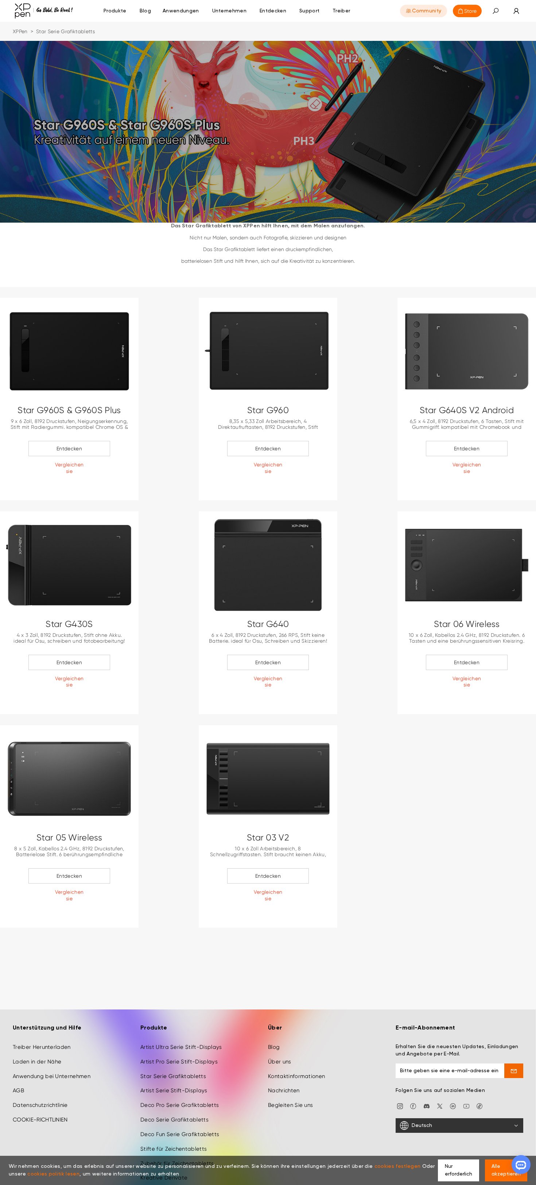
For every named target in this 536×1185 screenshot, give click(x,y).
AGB (18, 1090)
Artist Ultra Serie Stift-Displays (181, 1047)
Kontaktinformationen (296, 1076)
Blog (274, 1047)
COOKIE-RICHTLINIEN (40, 1119)
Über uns (279, 1061)
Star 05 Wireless (69, 837)
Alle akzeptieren (506, 1170)
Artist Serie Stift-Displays (173, 1090)
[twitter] (439, 1105)
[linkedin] (452, 1105)
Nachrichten (284, 1090)
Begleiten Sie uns (290, 1105)
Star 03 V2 (268, 837)
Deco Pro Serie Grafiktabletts (179, 1105)
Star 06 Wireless (467, 624)
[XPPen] (43, 11)
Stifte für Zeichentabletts (173, 1149)
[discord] (426, 1105)
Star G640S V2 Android (467, 410)
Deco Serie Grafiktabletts (174, 1119)
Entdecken (69, 448)
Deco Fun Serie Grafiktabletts (179, 1134)
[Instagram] (400, 1105)
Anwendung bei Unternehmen (51, 1076)
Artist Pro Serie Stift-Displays (179, 1061)
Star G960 (268, 410)
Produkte (115, 11)
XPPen (20, 31)
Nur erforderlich (458, 1170)
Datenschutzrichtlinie (40, 1105)
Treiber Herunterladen (42, 1047)
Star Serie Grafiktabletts (173, 1076)
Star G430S (69, 624)
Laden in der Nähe (37, 1061)
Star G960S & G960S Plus (69, 410)
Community (427, 11)
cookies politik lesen (53, 1174)
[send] (514, 1070)
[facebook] (413, 1105)
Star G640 (268, 624)
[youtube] (466, 1105)
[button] (495, 11)
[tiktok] (479, 1105)
